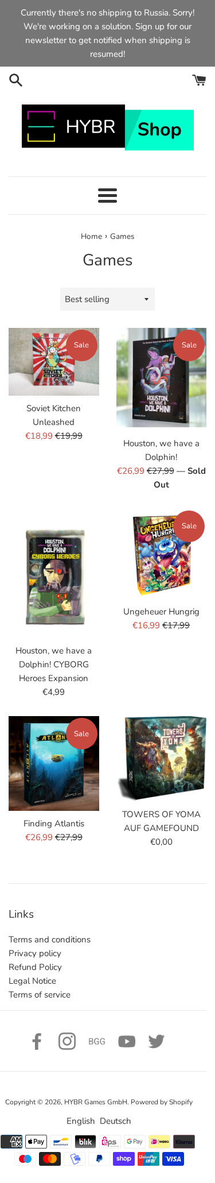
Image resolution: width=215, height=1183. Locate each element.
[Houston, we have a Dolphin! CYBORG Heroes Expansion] (54, 574)
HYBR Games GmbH (95, 1102)
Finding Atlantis (54, 823)
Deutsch (115, 1121)
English (81, 1121)
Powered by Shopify (162, 1102)
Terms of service (40, 994)
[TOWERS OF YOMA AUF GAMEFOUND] (161, 759)
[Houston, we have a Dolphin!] (161, 379)
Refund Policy (35, 967)
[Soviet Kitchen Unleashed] (54, 362)
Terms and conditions (50, 939)
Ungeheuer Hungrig (161, 611)
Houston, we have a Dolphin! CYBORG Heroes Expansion (53, 664)
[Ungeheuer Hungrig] (161, 554)
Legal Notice (32, 981)
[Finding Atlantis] (54, 763)
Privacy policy (35, 953)
